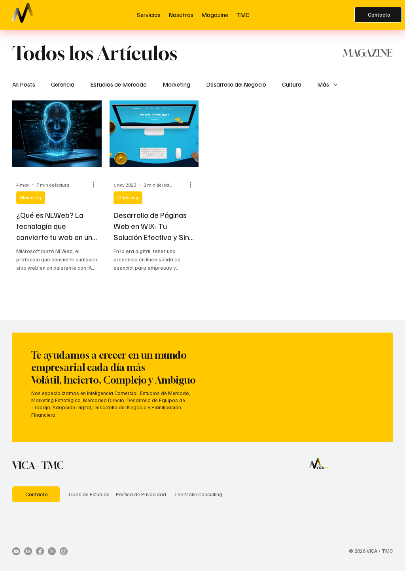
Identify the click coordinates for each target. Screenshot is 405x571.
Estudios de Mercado (118, 84)
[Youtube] (16, 551)
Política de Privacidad (141, 494)
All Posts (23, 84)
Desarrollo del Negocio (236, 84)
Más (323, 84)
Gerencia (62, 84)
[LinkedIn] (28, 551)
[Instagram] (64, 551)
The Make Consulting (198, 494)
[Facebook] (40, 551)
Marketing (176, 84)
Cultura (291, 84)
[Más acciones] (96, 184)
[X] (52, 551)
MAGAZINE (368, 53)
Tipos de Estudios (89, 494)
